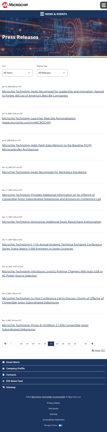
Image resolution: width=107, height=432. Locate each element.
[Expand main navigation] (103, 5)
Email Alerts (11, 362)
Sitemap (8, 387)
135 (63, 344)
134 (57, 344)
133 (51, 344)
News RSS (98, 350)
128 (21, 344)
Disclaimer (54, 409)
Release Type (42, 66)
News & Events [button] (55, 14)
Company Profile (13, 368)
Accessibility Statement (53, 420)
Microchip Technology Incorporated (48, 396)
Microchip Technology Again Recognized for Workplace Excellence (44, 172)
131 (39, 344)
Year (4, 66)
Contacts (9, 374)
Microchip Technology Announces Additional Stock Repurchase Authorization (51, 222)
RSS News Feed (12, 381)
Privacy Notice (53, 403)
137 (75, 344)
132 (45, 344)
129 (27, 344)
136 (69, 344)
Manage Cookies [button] (50, 425)
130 (33, 344)
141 (86, 344)
